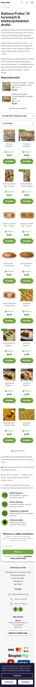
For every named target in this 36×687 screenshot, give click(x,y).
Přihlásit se (18, 552)
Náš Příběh (18, 584)
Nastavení (17, 676)
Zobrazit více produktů (17, 108)
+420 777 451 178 (20, 599)
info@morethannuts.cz (20, 594)
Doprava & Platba (18, 578)
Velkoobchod (18, 581)
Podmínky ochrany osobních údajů (18, 572)
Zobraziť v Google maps (18, 633)
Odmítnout (9, 682)
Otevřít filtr (8, 123)
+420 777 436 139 (20, 604)
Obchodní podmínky (18, 575)
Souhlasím (26, 682)
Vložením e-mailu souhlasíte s (18, 557)
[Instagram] (20, 609)
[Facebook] (15, 609)
